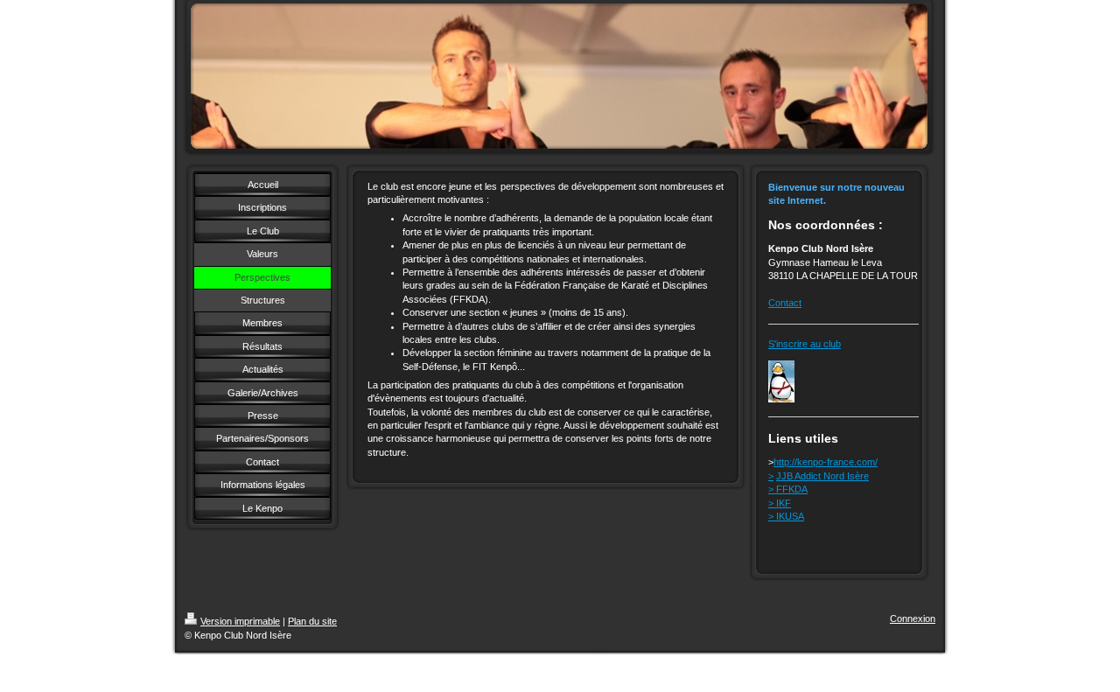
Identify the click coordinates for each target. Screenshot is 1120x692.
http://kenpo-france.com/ (826, 462)
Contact (785, 302)
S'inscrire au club (804, 344)
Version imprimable (240, 621)
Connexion (912, 618)
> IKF (779, 503)
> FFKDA (788, 489)
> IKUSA (786, 516)
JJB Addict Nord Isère (822, 476)
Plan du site (312, 621)
